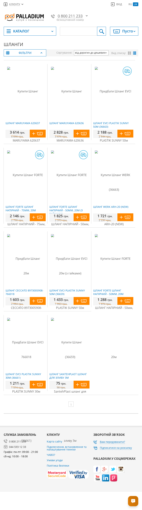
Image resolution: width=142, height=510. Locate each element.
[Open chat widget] (133, 501)
